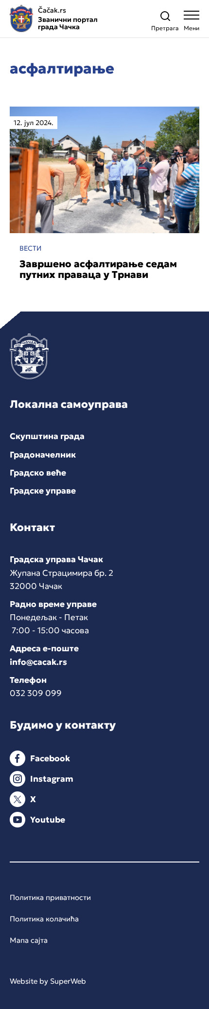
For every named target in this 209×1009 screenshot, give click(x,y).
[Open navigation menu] (191, 23)
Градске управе (43, 490)
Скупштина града (47, 436)
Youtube (47, 819)
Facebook (50, 758)
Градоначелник (43, 454)
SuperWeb (68, 981)
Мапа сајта (29, 940)
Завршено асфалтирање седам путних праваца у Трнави (98, 269)
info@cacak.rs (38, 662)
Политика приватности (50, 897)
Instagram (51, 778)
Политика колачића (44, 918)
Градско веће (38, 472)
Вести (30, 248)
